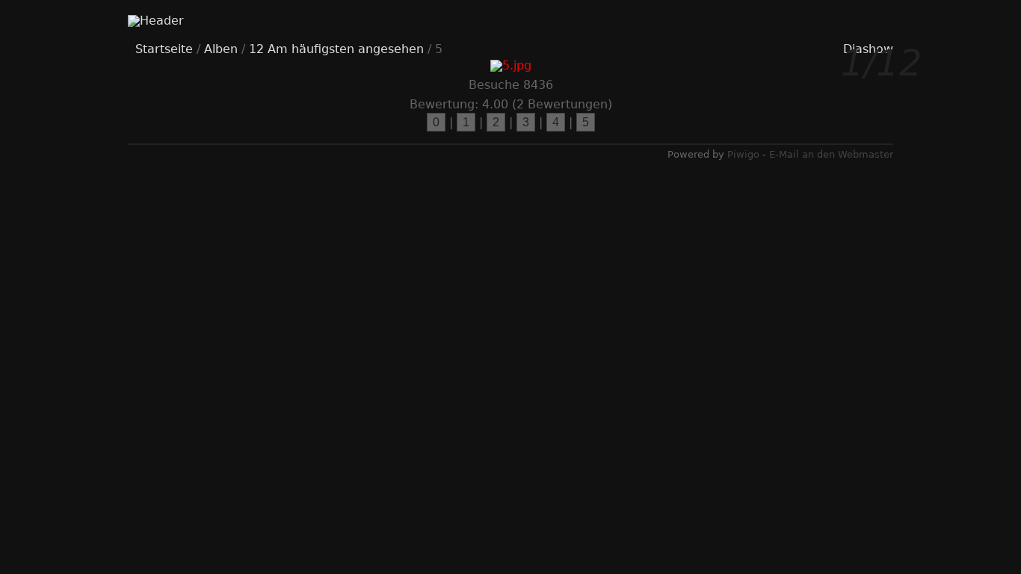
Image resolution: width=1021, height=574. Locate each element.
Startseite (164, 49)
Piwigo (743, 154)
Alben (221, 49)
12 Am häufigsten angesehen (336, 49)
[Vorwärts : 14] (845, 288)
